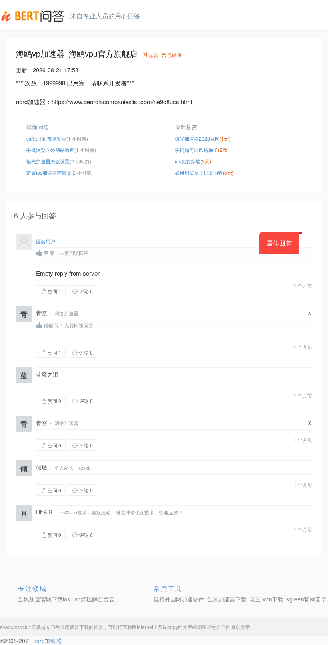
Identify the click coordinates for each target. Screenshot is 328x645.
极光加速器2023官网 (197, 138)
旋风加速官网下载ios (44, 599)
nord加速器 (47, 641)
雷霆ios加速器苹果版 (48, 172)
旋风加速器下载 (226, 599)
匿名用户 (45, 241)
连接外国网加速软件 (179, 599)
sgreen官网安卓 (306, 599)
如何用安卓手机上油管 (199, 172)
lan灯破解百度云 (93, 599)
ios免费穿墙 (187, 161)
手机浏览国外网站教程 (50, 149)
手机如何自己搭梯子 (196, 149)
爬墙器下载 (77, 626)
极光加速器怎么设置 (48, 161)
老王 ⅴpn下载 (266, 599)
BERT (34, 16)
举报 (135, 290)
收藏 (113, 290)
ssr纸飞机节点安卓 (46, 138)
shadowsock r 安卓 (20, 626)
